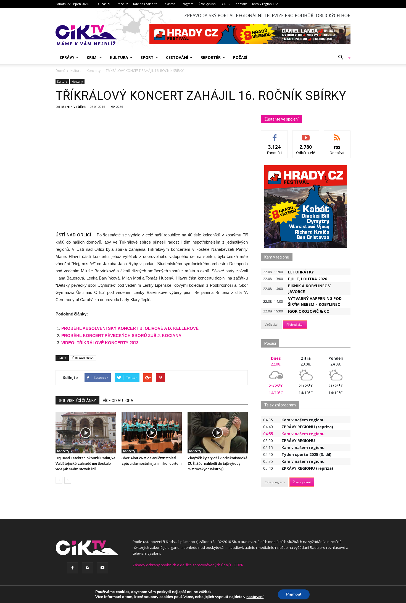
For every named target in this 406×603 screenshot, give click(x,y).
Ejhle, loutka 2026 (307, 278)
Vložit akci (271, 324)
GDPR (226, 4)
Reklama (169, 4)
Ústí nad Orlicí (83, 358)
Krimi (92, 57)
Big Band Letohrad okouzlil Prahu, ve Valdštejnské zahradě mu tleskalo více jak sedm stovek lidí (85, 463)
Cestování (177, 57)
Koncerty (77, 81)
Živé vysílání (208, 4)
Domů (60, 70)
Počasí (240, 57)
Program (187, 4)
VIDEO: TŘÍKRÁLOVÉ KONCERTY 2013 (99, 342)
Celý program (275, 482)
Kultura (119, 57)
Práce (119, 4)
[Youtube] (102, 567)
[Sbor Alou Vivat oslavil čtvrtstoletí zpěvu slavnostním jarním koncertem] (152, 432)
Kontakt (241, 4)
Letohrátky (301, 272)
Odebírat (306, 135)
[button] (342, 57)
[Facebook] (72, 567)
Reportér (211, 57)
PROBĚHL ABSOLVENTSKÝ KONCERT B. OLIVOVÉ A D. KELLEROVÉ (130, 328)
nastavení (254, 596)
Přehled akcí (294, 324)
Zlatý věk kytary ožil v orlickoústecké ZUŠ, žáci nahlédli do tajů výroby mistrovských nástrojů (217, 463)
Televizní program (280, 405)
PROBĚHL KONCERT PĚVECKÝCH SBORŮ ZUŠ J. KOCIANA (121, 335)
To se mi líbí (274, 135)
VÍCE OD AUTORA (118, 400)
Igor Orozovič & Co (308, 311)
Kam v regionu (263, 4)
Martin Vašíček (73, 107)
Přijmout (293, 594)
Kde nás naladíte (145, 4)
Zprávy (66, 57)
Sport (147, 57)
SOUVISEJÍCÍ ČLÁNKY (77, 400)
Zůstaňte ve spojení (281, 119)
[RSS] (87, 567)
